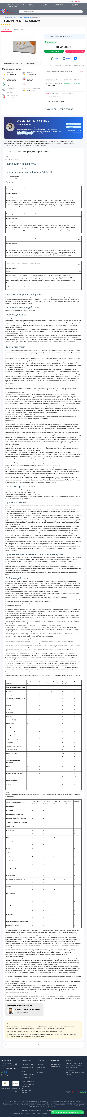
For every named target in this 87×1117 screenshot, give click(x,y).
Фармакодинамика (27, 143)
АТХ (5, 141)
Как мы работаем (27, 1064)
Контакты (40, 1070)
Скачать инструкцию (53, 97)
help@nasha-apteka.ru (11, 1075)
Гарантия (55, 93)
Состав (51, 141)
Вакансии (40, 1072)
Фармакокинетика (39, 143)
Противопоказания (68, 143)
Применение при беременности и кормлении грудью (19, 145)
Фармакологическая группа (15, 141)
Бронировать (54, 51)
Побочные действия (40, 145)
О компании (40, 1064)
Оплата (48, 93)
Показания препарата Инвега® (53, 143)
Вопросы (24, 29)
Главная (6, 17)
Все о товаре (6, 29)
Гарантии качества (28, 1081)
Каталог (20, 17)
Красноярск (78, 1)
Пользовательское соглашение (55, 1110)
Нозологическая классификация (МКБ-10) (35, 141)
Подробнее (33, 1106)
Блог (23, 1071)
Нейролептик (27, 17)
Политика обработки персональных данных (28, 1090)
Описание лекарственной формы (63, 141)
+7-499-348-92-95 (10, 1069)
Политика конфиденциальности (32, 1110)
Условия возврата (66, 93)
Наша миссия (41, 1067)
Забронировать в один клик (75, 51)
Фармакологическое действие (12, 143)
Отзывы (15, 29)
